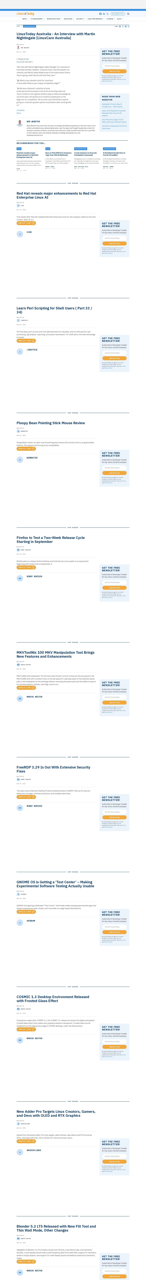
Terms (124, 79)
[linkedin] (104, 14)
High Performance (95, 19)
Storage (110, 19)
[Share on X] (123, 26)
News (24, 19)
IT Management (37, 19)
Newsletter (119, 13)
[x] (107, 14)
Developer (68, 19)
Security (80, 19)
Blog (119, 19)
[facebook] (100, 14)
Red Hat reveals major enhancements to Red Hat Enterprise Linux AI (27, 155)
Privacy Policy (108, 81)
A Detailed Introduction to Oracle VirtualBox (114, 154)
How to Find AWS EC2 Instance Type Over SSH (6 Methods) (58, 154)
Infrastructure (53, 19)
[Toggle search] (128, 14)
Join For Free (114, 71)
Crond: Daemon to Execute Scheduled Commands (85, 154)
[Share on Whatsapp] (128, 26)
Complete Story (24, 223)
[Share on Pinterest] (126, 26)
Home (18, 26)
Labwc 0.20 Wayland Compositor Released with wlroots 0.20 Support (114, 113)
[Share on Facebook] (120, 26)
